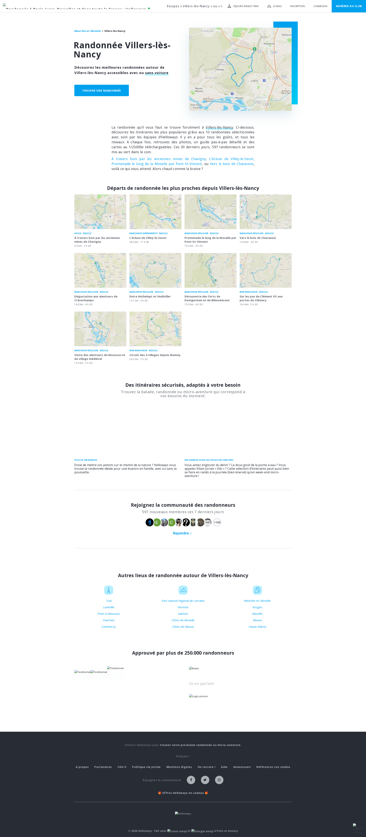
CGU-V (122, 767)
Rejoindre (181, 533)
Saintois (183, 613)
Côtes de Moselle (183, 620)
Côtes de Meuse (183, 626)
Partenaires (103, 767)
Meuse (257, 620)
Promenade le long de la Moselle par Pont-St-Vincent (157, 163)
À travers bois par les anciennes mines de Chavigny (159, 158)
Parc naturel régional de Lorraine (183, 601)
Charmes (109, 620)
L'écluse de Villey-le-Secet (231, 158)
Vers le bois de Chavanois (232, 163)
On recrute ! (206, 767)
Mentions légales (179, 767)
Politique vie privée (146, 767)
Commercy (109, 626)
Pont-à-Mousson (109, 613)
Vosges (257, 607)
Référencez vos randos (273, 767)
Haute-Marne (257, 626)
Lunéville (108, 607)
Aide (224, 767)
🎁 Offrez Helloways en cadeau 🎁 (183, 793)
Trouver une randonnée (101, 90)
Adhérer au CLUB (349, 6)
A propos (82, 767)
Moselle (257, 613)
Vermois (183, 607)
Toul (109, 601)
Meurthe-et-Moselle (257, 601)
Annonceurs (242, 767)
